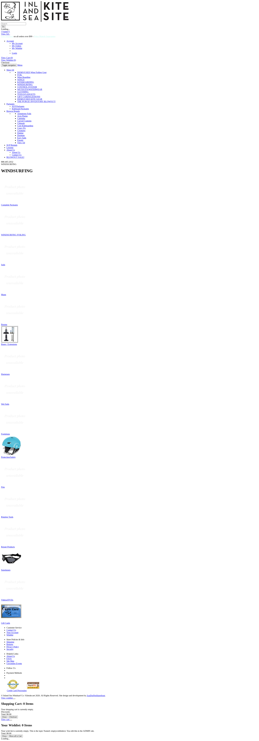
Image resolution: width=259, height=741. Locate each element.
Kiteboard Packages (20, 109)
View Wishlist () (8, 60)
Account (10, 41)
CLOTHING (23, 92)
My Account (17, 43)
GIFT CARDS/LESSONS (28, 96)
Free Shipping (7, 36)
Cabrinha (21, 118)
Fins (3, 487)
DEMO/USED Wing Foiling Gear (32, 72)
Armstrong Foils (24, 113)
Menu (19, 65)
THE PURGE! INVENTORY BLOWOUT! (36, 101)
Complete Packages (9, 205)
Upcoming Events (14, 663)
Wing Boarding (23, 77)
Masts (3, 294)
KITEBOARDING (25, 82)
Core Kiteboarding (25, 126)
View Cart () (7, 58)
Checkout (13, 717)
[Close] (14, 698)
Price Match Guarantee (44, 36)
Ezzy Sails (21, 138)
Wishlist (9, 635)
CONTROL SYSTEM (27, 87)
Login (14, 53)
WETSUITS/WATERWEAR (29, 89)
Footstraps (5, 434)
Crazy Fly (21, 128)
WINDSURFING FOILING (13, 235)
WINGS (20, 80)
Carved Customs (24, 121)
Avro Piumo (22, 116)
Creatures (21, 130)
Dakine (20, 133)
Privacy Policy (12, 647)
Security (9, 649)
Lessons (9, 147)
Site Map (10, 661)
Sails (3, 265)
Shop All (10, 70)
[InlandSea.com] (35, 21)
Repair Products (8, 547)
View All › (5, 34)
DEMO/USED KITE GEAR (29, 99)
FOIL (19, 75)
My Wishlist (17, 48)
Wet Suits (5, 404)
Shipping (10, 642)
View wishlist (7, 698)
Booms (4, 324)
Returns (9, 644)
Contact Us (16, 155)
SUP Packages (18, 106)
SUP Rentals (11, 145)
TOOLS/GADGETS (26, 94)
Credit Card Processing (17, 690)
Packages (10, 104)
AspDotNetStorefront (96, 695)
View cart (5, 719)
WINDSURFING (25, 84)
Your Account (12, 632)
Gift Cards (5, 623)
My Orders (16, 46)
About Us (10, 150)
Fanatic (20, 140)
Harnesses (5, 374)
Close (4, 717)
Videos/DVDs (7, 600)
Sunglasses (5, 570)
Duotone (21, 135)
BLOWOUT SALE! (15, 157)
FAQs (9, 658)
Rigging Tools (7, 517)
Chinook (21, 123)
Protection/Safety (8, 457)
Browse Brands (13, 111)
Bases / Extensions (9, 344)
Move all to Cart (15, 736)
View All (21, 143)
